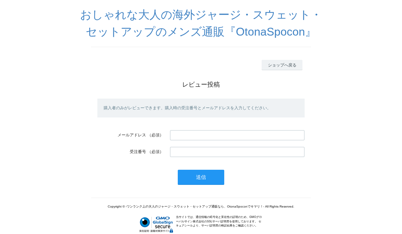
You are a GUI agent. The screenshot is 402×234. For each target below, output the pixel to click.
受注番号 (138, 151)
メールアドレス (131, 135)
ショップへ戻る (282, 65)
